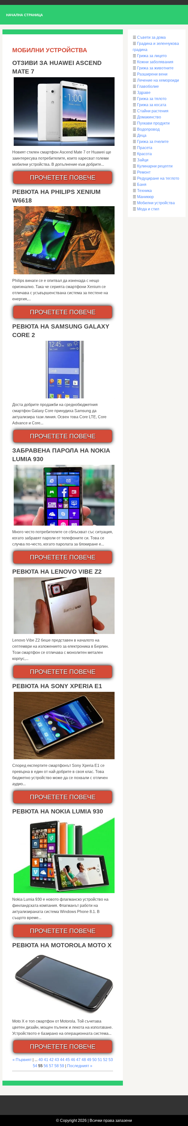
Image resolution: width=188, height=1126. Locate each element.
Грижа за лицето (152, 56)
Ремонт (144, 172)
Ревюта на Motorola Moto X (62, 945)
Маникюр (145, 197)
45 (67, 1060)
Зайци (142, 160)
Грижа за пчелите (153, 141)
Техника (144, 191)
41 (46, 1060)
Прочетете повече (62, 177)
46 (73, 1060)
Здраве (144, 92)
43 (57, 1060)
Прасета (144, 148)
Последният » (79, 1066)
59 (62, 1066)
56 (46, 1066)
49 (89, 1060)
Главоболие (148, 86)
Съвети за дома (151, 37)
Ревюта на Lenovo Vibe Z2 (57, 571)
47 (78, 1060)
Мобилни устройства (156, 203)
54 (35, 1066)
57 (51, 1066)
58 (56, 1066)
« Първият (22, 1060)
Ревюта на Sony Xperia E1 (57, 686)
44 (62, 1060)
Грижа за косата (151, 105)
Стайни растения (152, 111)
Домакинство (149, 117)
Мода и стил (148, 209)
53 (110, 1060)
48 (84, 1060)
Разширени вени (152, 74)
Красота (144, 154)
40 (40, 1060)
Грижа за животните (155, 68)
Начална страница (24, 15)
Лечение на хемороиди (158, 80)
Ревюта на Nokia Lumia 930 (57, 811)
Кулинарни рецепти (155, 166)
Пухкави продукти (153, 123)
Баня (141, 184)
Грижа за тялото (151, 99)
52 (105, 1060)
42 (51, 1060)
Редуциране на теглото (158, 178)
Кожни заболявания (155, 62)
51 (100, 1060)
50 (94, 1060)
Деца (141, 135)
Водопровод (148, 129)
